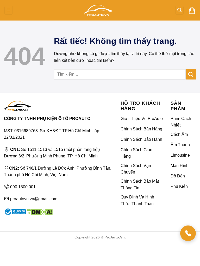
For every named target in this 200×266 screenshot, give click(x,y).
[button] (8, 10)
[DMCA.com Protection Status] (39, 211)
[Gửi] (191, 74)
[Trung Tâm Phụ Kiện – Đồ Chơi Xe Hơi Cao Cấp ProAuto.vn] (98, 10)
